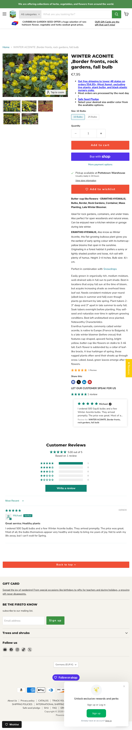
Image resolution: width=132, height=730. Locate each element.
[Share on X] (79, 382)
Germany (64, 664)
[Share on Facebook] (73, 382)
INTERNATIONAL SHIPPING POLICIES (55, 704)
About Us (12, 700)
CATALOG (43, 700)
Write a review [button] (66, 488)
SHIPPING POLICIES (22, 704)
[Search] (116, 14)
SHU (46, 708)
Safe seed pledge (31, 708)
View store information (85, 180)
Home (6, 47)
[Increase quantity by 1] (101, 133)
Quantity (75, 126)
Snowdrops (110, 269)
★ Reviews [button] (129, 368)
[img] (13, 510)
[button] (11, 106)
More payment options (100, 164)
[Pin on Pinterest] (90, 382)
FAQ (54, 708)
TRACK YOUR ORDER (63, 700)
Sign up (55, 620)
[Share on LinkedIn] (84, 382)
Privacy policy (28, 700)
